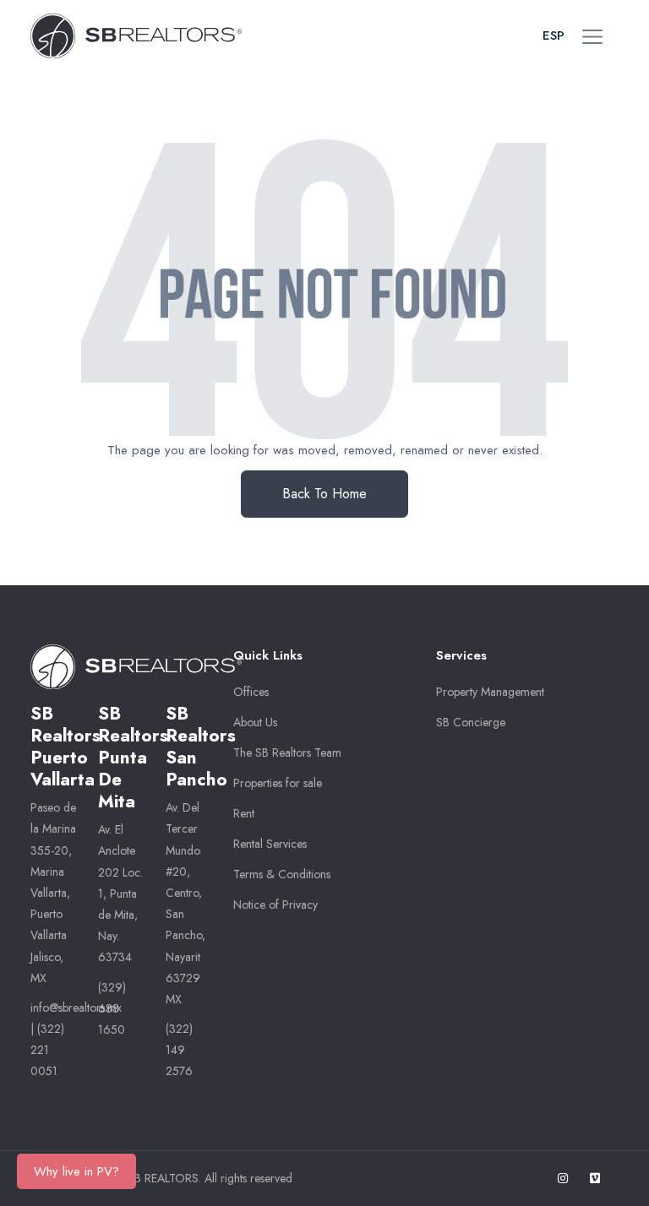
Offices (251, 691)
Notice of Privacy (275, 904)
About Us (255, 722)
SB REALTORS (163, 1178)
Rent (243, 813)
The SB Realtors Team (287, 752)
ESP (553, 35)
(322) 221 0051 (47, 1049)
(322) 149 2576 (179, 1049)
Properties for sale (277, 782)
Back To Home (324, 493)
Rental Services (270, 843)
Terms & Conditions (281, 874)
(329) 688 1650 (112, 1008)
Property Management (490, 691)
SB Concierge (470, 722)
